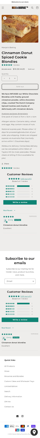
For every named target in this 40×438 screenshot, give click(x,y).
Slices (6, 371)
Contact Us (9, 407)
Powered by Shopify (26, 434)
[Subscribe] (33, 281)
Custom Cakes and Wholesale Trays (19, 381)
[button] (2, 7)
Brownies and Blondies (14, 376)
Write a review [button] (20, 202)
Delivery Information (13, 397)
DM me (7, 402)
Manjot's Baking (16, 434)
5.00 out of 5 (26, 179)
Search (7, 391)
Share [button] (6, 164)
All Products (9, 366)
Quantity (5, 74)
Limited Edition (10, 386)
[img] (8, 217)
